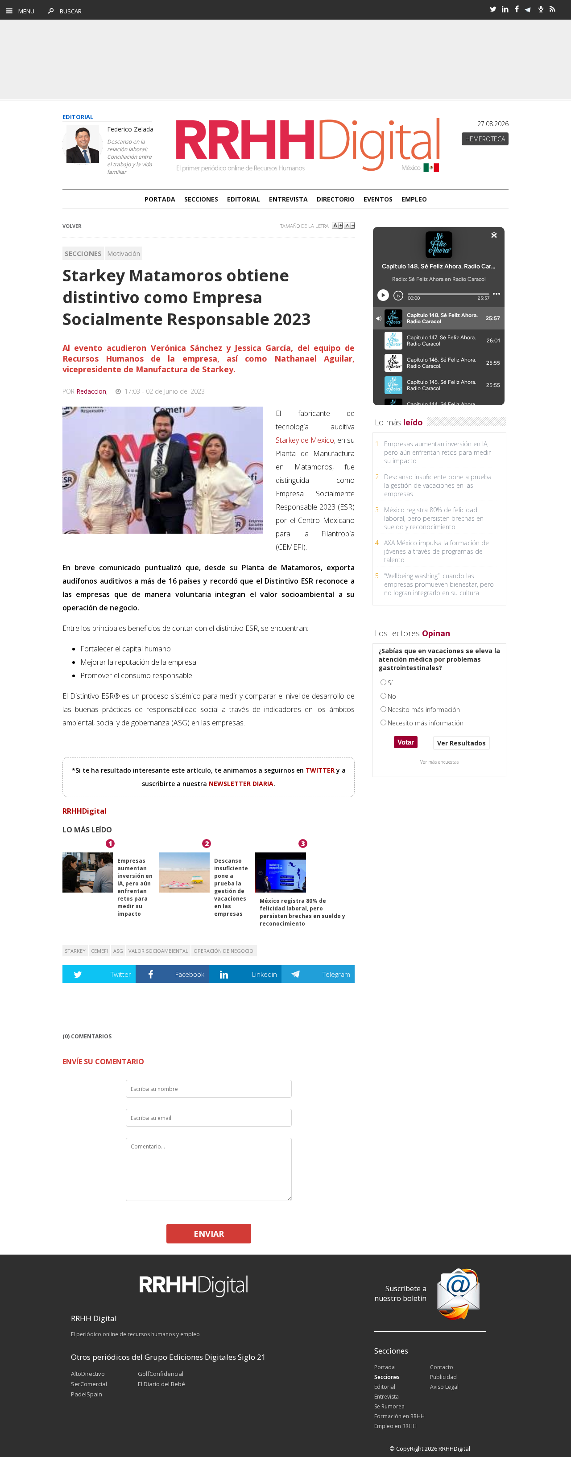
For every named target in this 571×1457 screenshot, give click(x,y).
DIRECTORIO (336, 199)
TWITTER (321, 770)
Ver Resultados (461, 743)
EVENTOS (378, 199)
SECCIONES (201, 199)
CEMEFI (99, 950)
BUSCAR (68, 11)
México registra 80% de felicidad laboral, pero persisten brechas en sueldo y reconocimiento (302, 912)
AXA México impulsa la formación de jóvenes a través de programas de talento (436, 551)
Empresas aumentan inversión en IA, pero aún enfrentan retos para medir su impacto (135, 887)
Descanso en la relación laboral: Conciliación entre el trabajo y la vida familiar (129, 157)
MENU (24, 11)
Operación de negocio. (224, 950)
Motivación (123, 253)
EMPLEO (414, 199)
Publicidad (443, 1377)
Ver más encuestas (439, 762)
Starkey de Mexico (305, 440)
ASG (118, 950)
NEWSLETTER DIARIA (241, 783)
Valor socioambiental (158, 950)
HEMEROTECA (485, 139)
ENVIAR (209, 1233)
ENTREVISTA (288, 199)
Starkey (75, 950)
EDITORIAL (243, 199)
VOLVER (72, 225)
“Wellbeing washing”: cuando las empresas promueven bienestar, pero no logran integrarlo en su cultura (439, 584)
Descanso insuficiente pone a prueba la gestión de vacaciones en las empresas (231, 887)
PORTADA (160, 199)
